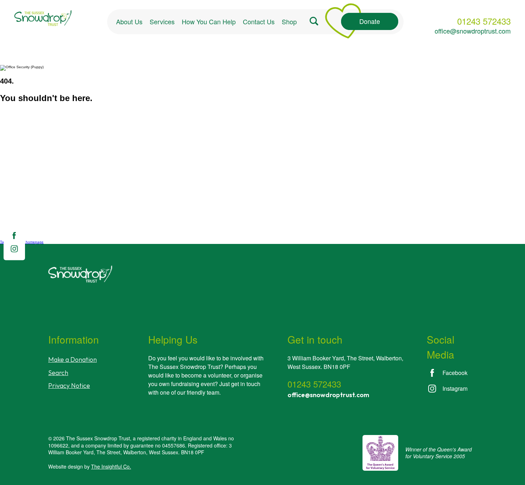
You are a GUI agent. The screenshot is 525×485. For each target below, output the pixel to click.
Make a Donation (72, 359)
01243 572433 (484, 21)
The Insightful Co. (111, 466)
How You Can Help (209, 21)
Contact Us (259, 21)
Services (162, 21)
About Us (129, 21)
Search (58, 373)
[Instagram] (14, 251)
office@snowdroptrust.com (473, 31)
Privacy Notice (69, 385)
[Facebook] (14, 238)
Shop (289, 21)
